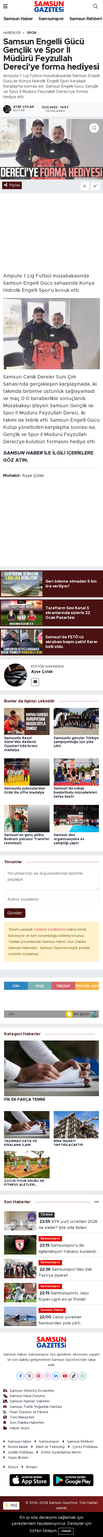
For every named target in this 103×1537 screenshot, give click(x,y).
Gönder (14, 913)
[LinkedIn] (56, 1376)
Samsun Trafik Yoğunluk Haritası (36, 1407)
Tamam (66, 1531)
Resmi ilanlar (18, 1447)
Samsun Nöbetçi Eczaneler (32, 1391)
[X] (29, 1376)
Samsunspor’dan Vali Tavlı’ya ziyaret (65, 1272)
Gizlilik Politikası (20, 1452)
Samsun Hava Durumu (27, 1396)
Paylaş (14, 185)
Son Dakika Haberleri (27, 1422)
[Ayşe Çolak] (15, 675)
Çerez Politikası (85, 1447)
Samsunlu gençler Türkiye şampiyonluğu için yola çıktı (76, 742)
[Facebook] (20, 1376)
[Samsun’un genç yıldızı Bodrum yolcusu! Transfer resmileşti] (27, 818)
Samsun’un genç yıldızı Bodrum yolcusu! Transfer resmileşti (26, 839)
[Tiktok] (74, 1376)
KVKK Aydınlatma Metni (61, 1452)
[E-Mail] (35, 682)
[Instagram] (47, 1376)
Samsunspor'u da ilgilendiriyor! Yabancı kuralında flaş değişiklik (68, 1249)
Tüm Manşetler (22, 1417)
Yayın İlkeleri (18, 1457)
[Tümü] (96, 1202)
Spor (31, 33)
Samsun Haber (18, 19)
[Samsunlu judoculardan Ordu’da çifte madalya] (27, 772)
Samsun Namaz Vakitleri (30, 1401)
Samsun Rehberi (85, 19)
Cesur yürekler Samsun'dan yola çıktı (60, 1320)
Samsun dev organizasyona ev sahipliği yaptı (69, 839)
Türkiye (46, 1214)
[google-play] (73, 1481)
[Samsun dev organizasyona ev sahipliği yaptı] (76, 818)
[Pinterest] (38, 1376)
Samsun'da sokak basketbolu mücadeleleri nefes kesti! (75, 792)
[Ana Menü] (5, 7)
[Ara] (95, 7)
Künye (13, 1467)
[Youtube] (65, 1376)
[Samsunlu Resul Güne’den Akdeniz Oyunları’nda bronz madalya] (27, 721)
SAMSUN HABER (23, 453)
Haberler (12, 33)
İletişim (31, 1467)
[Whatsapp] (82, 1376)
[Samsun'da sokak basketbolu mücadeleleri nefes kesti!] (76, 772)
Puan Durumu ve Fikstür (29, 1412)
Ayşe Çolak (42, 672)
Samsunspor (51, 19)
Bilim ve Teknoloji (50, 1447)
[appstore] (30, 1481)
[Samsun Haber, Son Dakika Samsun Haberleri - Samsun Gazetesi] (49, 6)
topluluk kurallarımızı (51, 929)
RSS (13, 1505)
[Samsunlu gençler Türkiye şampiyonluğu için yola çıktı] (76, 721)
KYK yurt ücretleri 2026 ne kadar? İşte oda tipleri (68, 1225)
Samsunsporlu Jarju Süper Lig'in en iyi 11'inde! (64, 1296)
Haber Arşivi (19, 1428)
